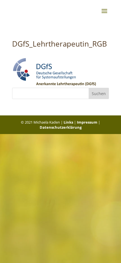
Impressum (87, 122)
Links (68, 122)
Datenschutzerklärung (61, 127)
